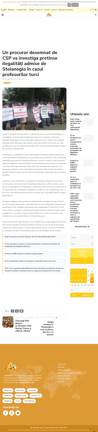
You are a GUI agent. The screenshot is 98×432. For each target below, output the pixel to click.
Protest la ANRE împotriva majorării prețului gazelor (24, 254)
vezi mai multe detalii (26, 382)
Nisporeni (7, 390)
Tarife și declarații (64, 370)
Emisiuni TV (35, 395)
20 (82, 280)
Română (31, 10)
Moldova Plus (21, 395)
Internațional (29, 401)
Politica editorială (64, 376)
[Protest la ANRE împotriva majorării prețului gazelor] (88, 163)
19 (79, 280)
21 (85, 280)
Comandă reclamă (64, 378)
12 (79, 276)
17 (72, 280)
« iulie (74, 295)
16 (92, 276)
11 (75, 276)
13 (82, 276)
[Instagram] (11, 413)
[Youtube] (18, 413)
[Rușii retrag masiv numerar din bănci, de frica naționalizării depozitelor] (88, 121)
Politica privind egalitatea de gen (69, 373)
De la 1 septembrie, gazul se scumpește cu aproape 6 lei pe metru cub (30, 261)
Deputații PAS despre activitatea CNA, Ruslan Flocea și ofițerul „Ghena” (23, 325)
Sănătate (7, 395)
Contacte (47, 10)
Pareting (7, 401)
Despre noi (39, 10)
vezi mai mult (62, 5)
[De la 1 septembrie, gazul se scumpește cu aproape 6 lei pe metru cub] (88, 179)
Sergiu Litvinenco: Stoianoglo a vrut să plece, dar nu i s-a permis (46, 328)
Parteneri (61, 367)
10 (72, 276)
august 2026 (82, 253)
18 (75, 280)
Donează (54, 10)
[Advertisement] (49, 34)
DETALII (75, 5)
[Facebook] (5, 413)
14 (85, 276)
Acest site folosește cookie (11, 2)
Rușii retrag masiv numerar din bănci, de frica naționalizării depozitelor (30, 237)
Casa (17, 401)
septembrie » (87, 295)
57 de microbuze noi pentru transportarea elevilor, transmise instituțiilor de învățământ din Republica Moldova (32, 245)
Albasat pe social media (65, 10)
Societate (7, 83)
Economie (32, 390)
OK (69, 5)
